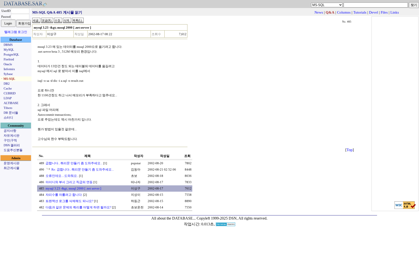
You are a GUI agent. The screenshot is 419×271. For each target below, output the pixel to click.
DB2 (7, 83)
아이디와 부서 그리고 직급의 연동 (69, 182)
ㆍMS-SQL (7, 79)
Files (384, 12)
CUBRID (10, 93)
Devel (373, 12)
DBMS (8, 45)
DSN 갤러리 (12, 145)
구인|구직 (10, 140)
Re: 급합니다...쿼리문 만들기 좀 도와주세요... (82, 169)
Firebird (9, 59)
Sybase (8, 74)
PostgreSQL (11, 54)
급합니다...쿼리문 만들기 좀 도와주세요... (74, 163)
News (318, 12)
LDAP (8, 98)
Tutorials (359, 12)
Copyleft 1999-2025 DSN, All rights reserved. (232, 218)
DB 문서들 (11, 113)
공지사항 (10, 130)
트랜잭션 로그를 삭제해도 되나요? (69, 201)
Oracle (8, 64)
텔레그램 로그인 (15, 32)
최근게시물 (11, 168)
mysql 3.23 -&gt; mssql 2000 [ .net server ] (73, 188)
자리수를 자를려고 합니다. (64, 195)
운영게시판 (11, 163)
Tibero (8, 108)
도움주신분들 (13, 150)
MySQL (9, 49)
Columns (344, 12)
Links (394, 12)
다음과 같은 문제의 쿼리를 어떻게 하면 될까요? (78, 207)
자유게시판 (11, 135)
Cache (8, 88)
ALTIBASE (11, 103)
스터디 (8, 117)
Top (349, 150)
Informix (9, 69)
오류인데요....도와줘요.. (62, 176)
